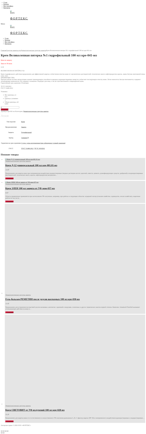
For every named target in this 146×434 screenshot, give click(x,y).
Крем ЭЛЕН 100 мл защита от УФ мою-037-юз (30, 188)
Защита (23, 127)
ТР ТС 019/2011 (39, 148)
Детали (5, 115)
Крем (23, 122)
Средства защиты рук (13, 50)
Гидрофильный (26, 132)
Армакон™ (25, 138)
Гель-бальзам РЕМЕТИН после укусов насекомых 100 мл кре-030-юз (42, 299)
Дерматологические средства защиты (33, 50)
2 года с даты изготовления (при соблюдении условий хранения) (43, 143)
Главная (3, 50)
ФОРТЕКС (19, 18)
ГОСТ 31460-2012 (27, 148)
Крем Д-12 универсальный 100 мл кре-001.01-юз (31, 165)
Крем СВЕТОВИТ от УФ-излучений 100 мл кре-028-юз (35, 410)
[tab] (73, 132)
